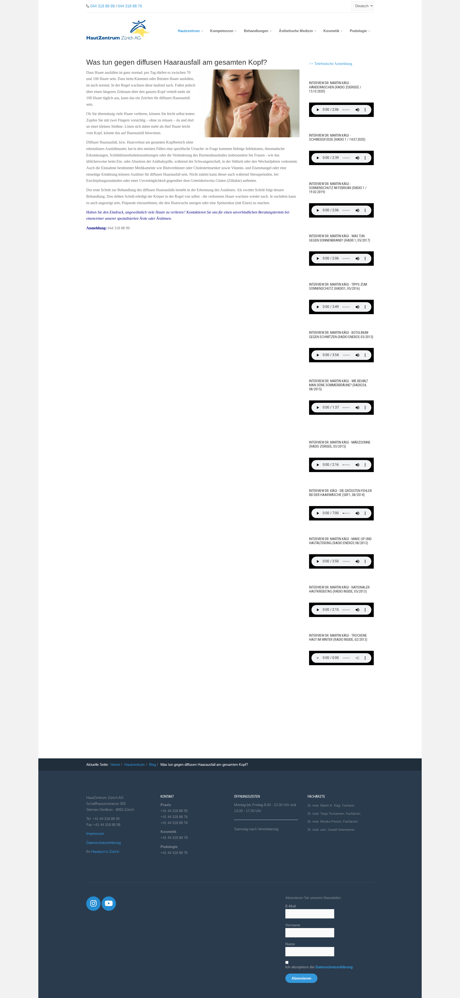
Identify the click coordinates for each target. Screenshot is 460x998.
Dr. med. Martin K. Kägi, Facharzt (331, 805)
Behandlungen (256, 31)
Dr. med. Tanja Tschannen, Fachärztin (334, 813)
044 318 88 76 (130, 6)
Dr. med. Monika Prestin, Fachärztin (333, 821)
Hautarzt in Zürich (105, 851)
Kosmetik (331, 31)
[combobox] (348, 6)
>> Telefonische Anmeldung (330, 64)
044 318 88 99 (102, 6)
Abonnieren (301, 978)
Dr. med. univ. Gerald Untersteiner (331, 829)
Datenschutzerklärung (103, 843)
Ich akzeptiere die (319, 967)
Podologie (359, 31)
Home (115, 764)
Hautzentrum (189, 31)
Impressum (95, 833)
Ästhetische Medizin (296, 31)
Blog (152, 764)
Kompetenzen (222, 31)
